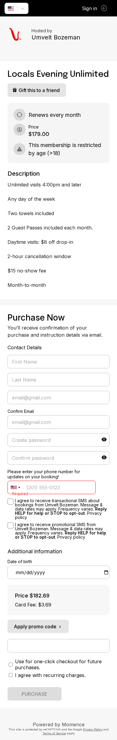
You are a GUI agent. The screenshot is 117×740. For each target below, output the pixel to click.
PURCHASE (34, 694)
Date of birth (20, 561)
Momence (73, 724)
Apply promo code (35, 626)
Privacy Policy (92, 729)
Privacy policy (71, 537)
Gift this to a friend (39, 90)
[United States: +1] (15, 487)
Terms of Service (54, 733)
